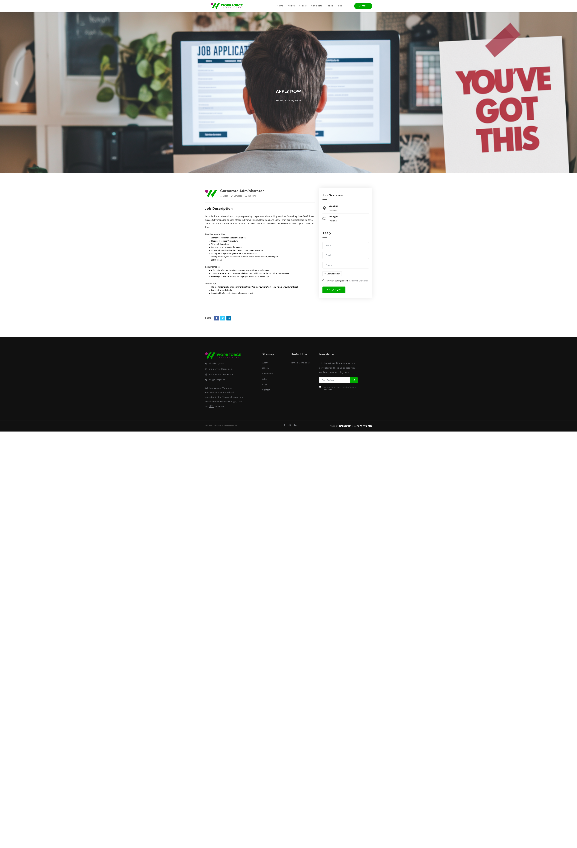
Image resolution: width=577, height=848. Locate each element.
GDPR (211, 406)
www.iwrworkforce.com (221, 374)
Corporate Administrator (242, 191)
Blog (340, 6)
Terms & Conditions (360, 281)
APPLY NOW (334, 290)
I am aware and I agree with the (347, 281)
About (291, 6)
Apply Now (294, 100)
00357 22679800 (217, 380)
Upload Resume (333, 274)
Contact (363, 6)
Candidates (317, 6)
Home (280, 6)
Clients (303, 6)
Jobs (330, 6)
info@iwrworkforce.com (220, 369)
